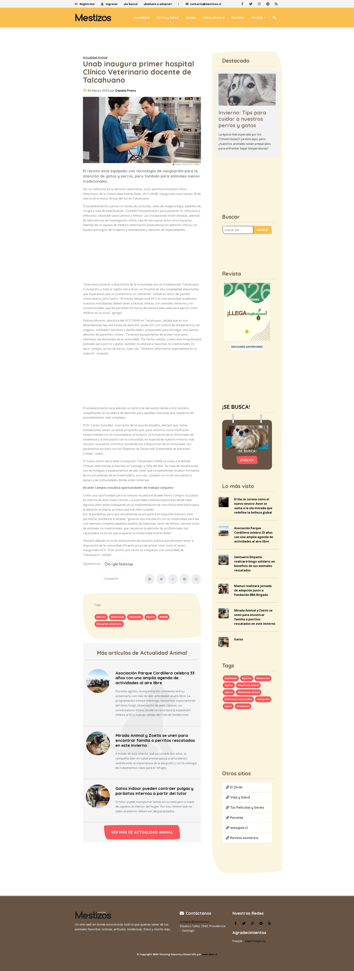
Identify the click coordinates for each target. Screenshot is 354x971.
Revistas (238, 17)
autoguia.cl (238, 828)
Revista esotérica (243, 838)
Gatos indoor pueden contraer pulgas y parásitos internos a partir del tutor (154, 791)
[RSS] (276, 4)
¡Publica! (247, 460)
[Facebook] (242, 4)
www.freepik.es (255, 941)
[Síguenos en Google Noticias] (117, 564)
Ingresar (111, 4)
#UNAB (163, 616)
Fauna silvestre (214, 17)
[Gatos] (223, 642)
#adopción (263, 699)
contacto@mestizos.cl (205, 4)
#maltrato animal (248, 685)
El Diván (236, 787)
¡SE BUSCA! (236, 406)
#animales (135, 616)
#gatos (150, 616)
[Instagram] (259, 4)
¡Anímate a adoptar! (158, 4)
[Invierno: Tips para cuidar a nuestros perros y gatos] (247, 89)
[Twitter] (251, 4)
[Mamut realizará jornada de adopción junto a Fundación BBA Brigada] (223, 588)
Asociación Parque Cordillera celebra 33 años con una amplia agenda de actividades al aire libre (155, 677)
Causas (190, 17)
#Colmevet (243, 706)
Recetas (236, 817)
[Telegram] (268, 4)
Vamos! (262, 230)
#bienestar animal (249, 692)
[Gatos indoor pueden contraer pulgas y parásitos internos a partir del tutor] (98, 796)
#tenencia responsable (238, 699)
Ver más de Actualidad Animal (142, 832)
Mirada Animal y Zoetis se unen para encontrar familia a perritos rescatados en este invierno (155, 740)
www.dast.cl (209, 954)
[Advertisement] (177, 42)
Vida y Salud (239, 797)
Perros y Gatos (167, 17)
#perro (229, 692)
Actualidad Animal (95, 57)
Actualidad (142, 17)
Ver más (257, 17)
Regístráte (87, 4)
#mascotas (117, 616)
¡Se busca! (131, 4)
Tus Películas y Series (246, 807)
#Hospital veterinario (109, 623)
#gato (228, 706)
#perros (101, 616)
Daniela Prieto (125, 90)
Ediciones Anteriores (247, 346)
